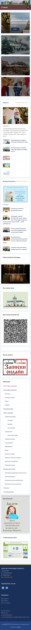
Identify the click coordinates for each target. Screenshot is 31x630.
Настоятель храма (13, 435)
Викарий (10, 424)
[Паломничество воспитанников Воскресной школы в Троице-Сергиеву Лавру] (6, 238)
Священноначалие (10, 416)
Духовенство (8, 431)
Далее (6, 29)
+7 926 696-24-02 (8, 577)
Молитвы (7, 394)
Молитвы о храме (10, 454)
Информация (8, 446)
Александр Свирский (10, 390)
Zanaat (19, 627)
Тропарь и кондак (10, 397)
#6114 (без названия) (10, 386)
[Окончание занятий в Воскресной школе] (6, 210)
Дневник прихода (10, 439)
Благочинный (11, 428)
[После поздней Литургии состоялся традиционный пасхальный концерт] (6, 229)
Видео (7, 450)
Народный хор (9, 442)
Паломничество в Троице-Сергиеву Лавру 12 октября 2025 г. (19, 149)
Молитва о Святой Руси (11, 461)
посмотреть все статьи (21, 102)
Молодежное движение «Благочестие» (16, 473)
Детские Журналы (10, 476)
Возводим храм (8, 409)
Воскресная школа (9, 469)
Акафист (7, 405)
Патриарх (10, 420)
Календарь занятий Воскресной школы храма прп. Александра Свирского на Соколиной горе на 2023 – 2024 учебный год (15, 219)
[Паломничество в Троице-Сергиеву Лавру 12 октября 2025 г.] (6, 149)
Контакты (6, 488)
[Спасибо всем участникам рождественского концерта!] (6, 248)
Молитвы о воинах (10, 465)
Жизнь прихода (8, 413)
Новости (6, 102)
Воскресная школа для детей (13, 484)
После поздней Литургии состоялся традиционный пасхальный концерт (18, 230)
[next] (28, 31)
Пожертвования (8, 492)
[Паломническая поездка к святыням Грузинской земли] (6, 141)
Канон (7, 401)
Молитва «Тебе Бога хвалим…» (13, 457)
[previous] (24, 31)
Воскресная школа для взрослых (14, 480)
